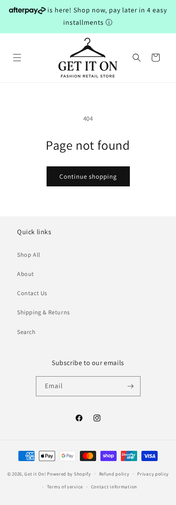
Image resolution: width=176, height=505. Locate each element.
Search (26, 332)
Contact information (114, 487)
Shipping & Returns (43, 312)
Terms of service (65, 487)
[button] (17, 57)
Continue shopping (88, 176)
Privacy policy (153, 474)
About (25, 274)
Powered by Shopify (69, 473)
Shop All (29, 254)
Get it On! (35, 473)
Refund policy (114, 474)
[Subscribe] (130, 386)
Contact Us (32, 293)
